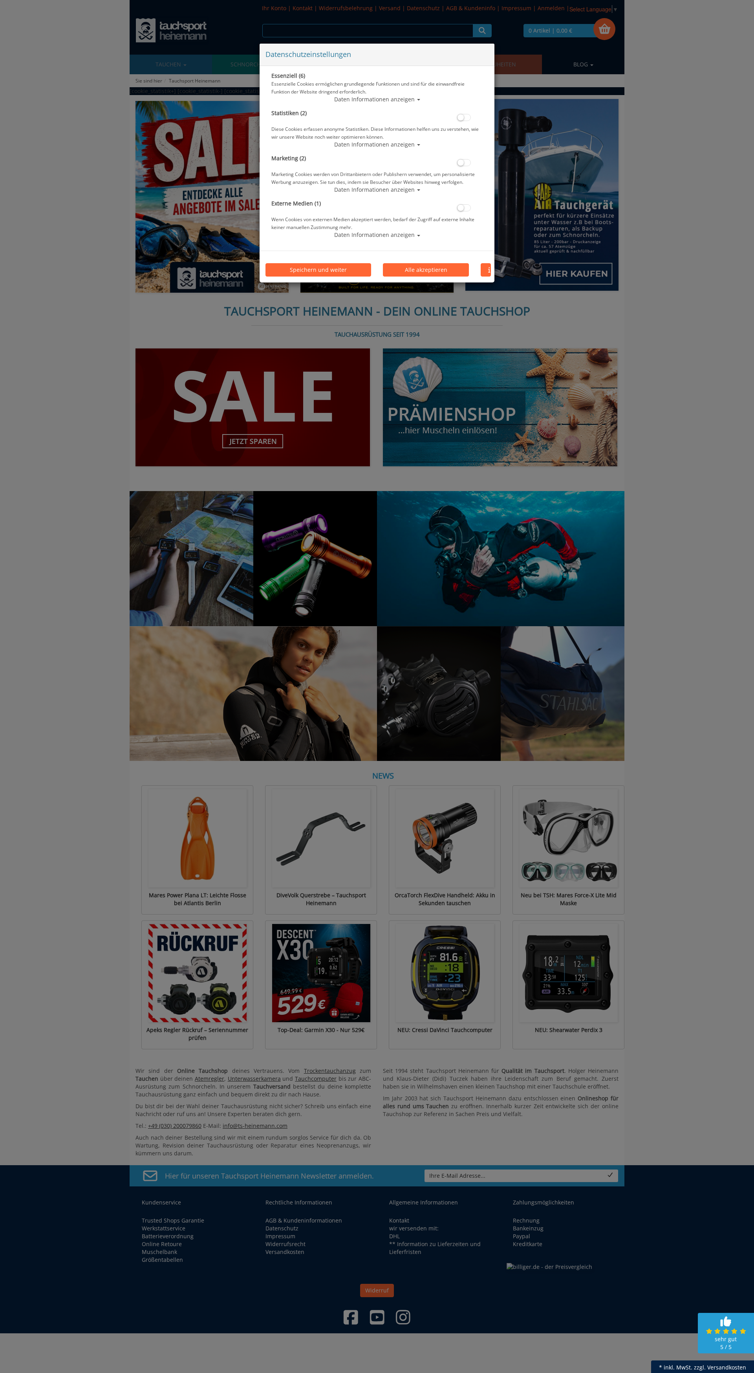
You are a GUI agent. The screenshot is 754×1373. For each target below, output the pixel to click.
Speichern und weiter (318, 269)
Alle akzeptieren (426, 269)
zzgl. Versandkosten (720, 1367)
